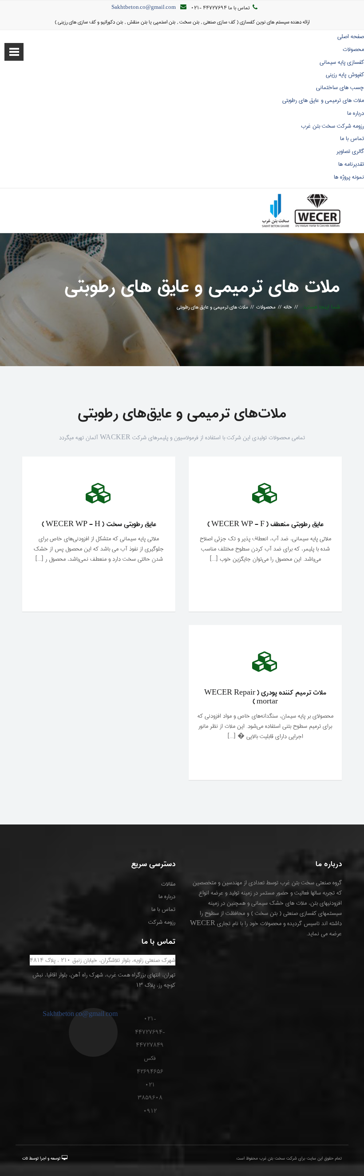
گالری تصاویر (350, 151)
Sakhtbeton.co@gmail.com (143, 7)
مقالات (168, 884)
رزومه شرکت (161, 922)
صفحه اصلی (350, 36)
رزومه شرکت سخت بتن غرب (332, 126)
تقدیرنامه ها (351, 164)
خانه (288, 307)
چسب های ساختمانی (340, 87)
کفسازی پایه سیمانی (342, 62)
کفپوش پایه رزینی (345, 74)
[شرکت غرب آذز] (301, 210)
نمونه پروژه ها (349, 177)
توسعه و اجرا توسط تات (41, 1158)
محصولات (353, 49)
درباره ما (355, 113)
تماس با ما (352, 138)
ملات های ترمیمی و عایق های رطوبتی (323, 100)
